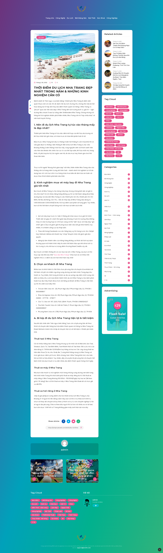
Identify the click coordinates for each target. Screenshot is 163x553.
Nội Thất (91, 18)
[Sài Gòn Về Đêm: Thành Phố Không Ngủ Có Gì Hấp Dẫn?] (107, 43)
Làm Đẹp (109, 127)
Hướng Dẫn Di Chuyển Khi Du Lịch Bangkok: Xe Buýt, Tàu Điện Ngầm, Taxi (121, 76)
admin (64, 450)
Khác (108, 120)
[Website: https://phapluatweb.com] (95, 505)
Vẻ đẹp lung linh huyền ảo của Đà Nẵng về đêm (121, 87)
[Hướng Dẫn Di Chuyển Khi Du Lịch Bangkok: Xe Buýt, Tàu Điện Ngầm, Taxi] (107, 73)
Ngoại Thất (121, 127)
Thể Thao (109, 145)
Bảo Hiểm (109, 106)
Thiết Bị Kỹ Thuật (112, 141)
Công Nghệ (60, 18)
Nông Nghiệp (110, 131)
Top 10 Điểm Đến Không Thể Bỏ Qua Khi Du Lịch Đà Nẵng (121, 55)
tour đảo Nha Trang (61, 255)
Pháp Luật (109, 134)
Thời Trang (121, 145)
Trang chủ (50, 18)
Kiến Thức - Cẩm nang (113, 124)
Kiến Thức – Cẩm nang (112, 215)
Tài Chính (109, 152)
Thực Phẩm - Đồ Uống (113, 148)
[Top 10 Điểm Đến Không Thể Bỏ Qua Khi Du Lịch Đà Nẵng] (107, 53)
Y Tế (118, 155)
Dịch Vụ (118, 113)
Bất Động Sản (81, 18)
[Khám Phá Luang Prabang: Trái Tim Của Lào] (107, 63)
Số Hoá (120, 134)
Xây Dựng (109, 155)
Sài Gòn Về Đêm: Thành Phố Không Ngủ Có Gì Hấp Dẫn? (121, 45)
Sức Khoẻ (101, 18)
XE (118, 152)
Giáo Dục (109, 117)
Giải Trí (119, 117)
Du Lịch (70, 18)
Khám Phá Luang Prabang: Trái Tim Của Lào (121, 65)
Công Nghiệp (112, 18)
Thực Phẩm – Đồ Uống (112, 267)
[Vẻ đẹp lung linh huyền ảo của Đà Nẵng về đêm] (107, 85)
